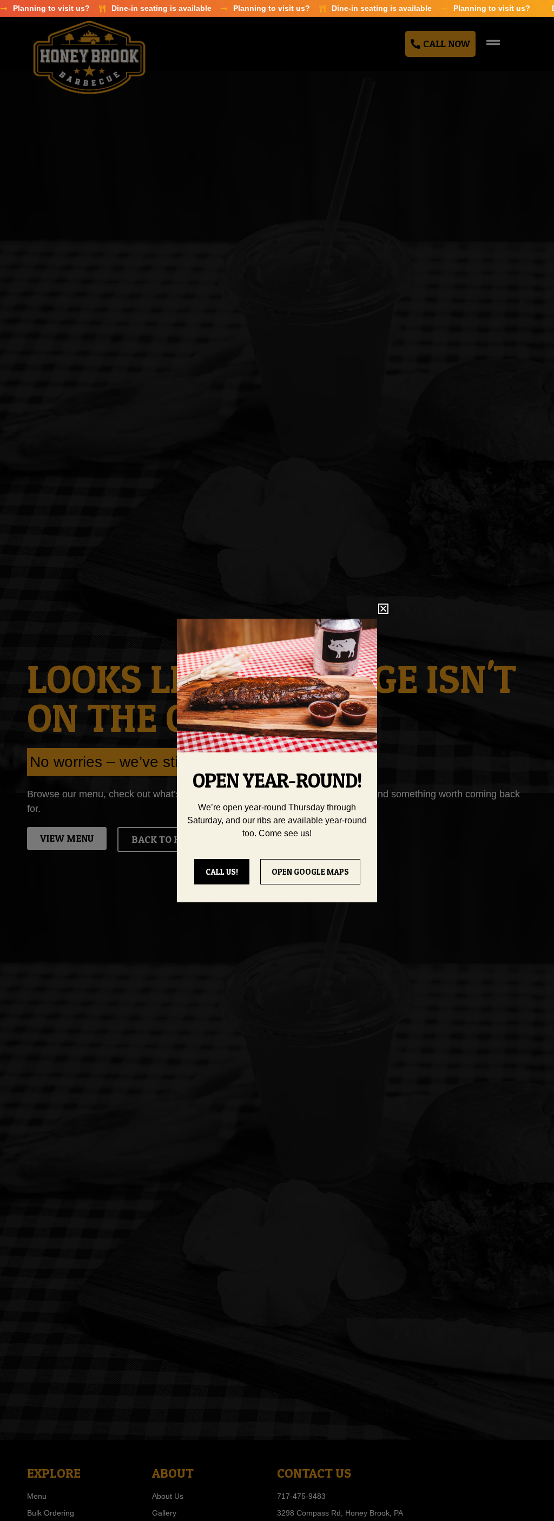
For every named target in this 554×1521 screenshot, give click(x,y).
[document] (277, 760)
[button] (383, 609)
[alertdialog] (277, 8)
